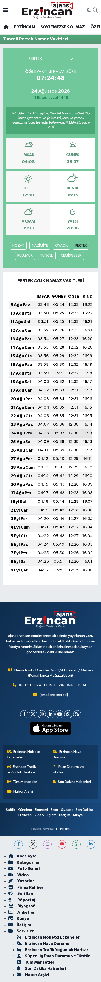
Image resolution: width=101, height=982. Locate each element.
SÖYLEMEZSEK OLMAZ (62, 27)
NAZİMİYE (40, 245)
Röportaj (26, 900)
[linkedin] (91, 844)
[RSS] (77, 714)
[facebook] (18, 844)
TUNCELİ (46, 255)
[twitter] (33, 844)
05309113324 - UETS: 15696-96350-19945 (53, 685)
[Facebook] (24, 714)
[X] (33, 714)
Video (39, 815)
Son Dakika (84, 809)
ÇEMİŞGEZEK (71, 255)
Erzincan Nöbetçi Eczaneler (24, 754)
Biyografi (26, 906)
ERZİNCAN (24, 27)
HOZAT (18, 245)
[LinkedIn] (51, 714)
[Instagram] (42, 714)
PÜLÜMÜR (25, 255)
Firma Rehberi (30, 887)
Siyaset (67, 809)
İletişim (64, 815)
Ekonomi (41, 809)
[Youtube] (59, 714)
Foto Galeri (28, 869)
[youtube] (62, 844)
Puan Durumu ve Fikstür (68, 769)
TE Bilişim (62, 829)
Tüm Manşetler (25, 782)
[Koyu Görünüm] (89, 10)
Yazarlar (25, 881)
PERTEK (81, 245)
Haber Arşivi (23, 791)
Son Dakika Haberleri (74, 782)
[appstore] (50, 729)
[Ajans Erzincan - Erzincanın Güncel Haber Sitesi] (47, 10)
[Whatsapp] (68, 714)
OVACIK (61, 245)
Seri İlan (25, 893)
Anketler (26, 912)
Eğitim (51, 815)
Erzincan (25, 815)
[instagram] (47, 844)
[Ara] (95, 10)
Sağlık (10, 809)
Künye (78, 815)
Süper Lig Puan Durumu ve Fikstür (57, 956)
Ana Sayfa (27, 856)
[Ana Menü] (5, 10)
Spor (54, 809)
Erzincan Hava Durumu (67, 754)
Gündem (25, 809)
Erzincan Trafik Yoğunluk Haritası (21, 769)
